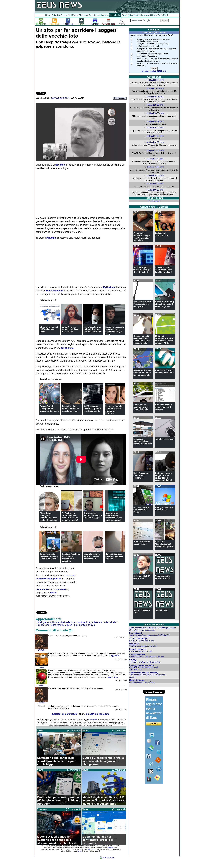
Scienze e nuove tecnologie (141, 665)
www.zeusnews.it (60, 98)
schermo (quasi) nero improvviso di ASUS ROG (149, 635)
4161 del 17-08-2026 (155, 136)
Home (48, 15)
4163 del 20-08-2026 (155, 122)
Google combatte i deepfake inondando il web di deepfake (49, 556)
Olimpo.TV (134, 644)
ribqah (41, 685)
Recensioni (66, 15)
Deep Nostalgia (54, 290)
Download (146, 15)
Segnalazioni (115, 15)
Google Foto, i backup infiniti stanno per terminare (49, 408)
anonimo (61, 589)
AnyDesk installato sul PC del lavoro (144, 662)
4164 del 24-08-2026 (155, 113)
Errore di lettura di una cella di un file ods (146, 656)
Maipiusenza (103, 15)
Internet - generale (137, 649)
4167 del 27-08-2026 (155, 88)
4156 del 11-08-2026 (155, 167)
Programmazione (137, 654)
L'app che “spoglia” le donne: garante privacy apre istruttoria (114, 409)
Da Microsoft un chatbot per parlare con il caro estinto (92, 408)
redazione (91, 849)
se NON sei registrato (98, 714)
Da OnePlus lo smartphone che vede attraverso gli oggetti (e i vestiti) (70, 516)
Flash (160, 15)
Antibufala (136, 15)
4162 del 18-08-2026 (155, 128)
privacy (110, 847)
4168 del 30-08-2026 (155, 80)
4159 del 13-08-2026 (155, 150)
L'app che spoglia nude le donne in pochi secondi (92, 556)
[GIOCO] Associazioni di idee (141, 641)
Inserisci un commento (64, 714)
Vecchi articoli (154, 201)
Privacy (132, 660)
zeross (41, 667)
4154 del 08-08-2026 (155, 184)
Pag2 (165, 15)
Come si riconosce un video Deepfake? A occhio (114, 556)
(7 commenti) (74, 730)
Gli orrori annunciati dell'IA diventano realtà (49, 329)
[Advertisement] (57, 70)
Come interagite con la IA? (140, 651)
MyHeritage (109, 287)
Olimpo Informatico (154, 624)
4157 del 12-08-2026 (155, 159)
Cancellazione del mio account (142, 630)
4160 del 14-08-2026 (155, 142)
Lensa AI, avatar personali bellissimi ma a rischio (71, 329)
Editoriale (56, 15)
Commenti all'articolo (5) (54, 630)
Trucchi (92, 15)
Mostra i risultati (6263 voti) (154, 71)
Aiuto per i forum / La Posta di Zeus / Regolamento (152, 628)
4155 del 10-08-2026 (155, 175)
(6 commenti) (119, 809)
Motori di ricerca (136, 680)
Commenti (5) (119, 98)
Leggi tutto (114, 655)
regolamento (92, 719)
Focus (75, 15)
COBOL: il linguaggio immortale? (143, 646)
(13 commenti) (73, 809)
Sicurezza (83, 15)
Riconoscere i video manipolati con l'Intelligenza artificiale (65, 625)
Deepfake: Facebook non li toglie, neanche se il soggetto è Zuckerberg (71, 558)
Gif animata (67, 348)
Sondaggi (126, 15)
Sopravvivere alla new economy (143, 673)
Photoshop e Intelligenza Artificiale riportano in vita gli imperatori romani (49, 518)
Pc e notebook (135, 633)
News (154, 15)
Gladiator (41, 650)
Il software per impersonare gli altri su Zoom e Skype (93, 515)
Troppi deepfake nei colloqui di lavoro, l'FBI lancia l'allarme (93, 329)
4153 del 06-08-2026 (155, 190)
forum (80, 851)
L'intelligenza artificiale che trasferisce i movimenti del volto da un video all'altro (76, 622)
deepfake (60, 165)
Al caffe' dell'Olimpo (138, 638)
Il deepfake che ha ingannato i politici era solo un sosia (70, 408)
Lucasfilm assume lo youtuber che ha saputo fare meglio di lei (114, 330)
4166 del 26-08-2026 (155, 97)
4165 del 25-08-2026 (155, 105)
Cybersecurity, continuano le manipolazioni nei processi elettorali (113, 516)
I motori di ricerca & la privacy (142, 682)
